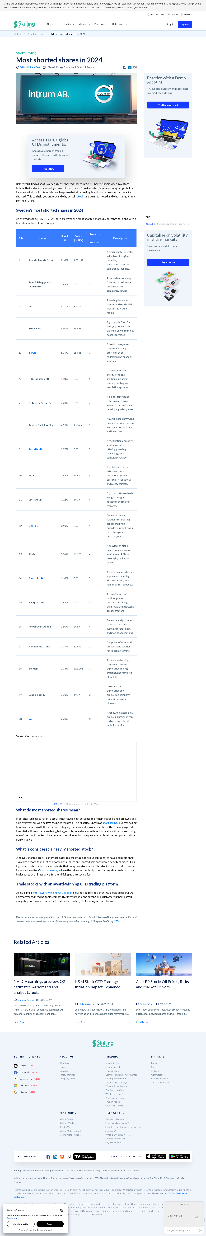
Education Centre (114, 1105)
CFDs (117, 921)
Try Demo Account (168, 105)
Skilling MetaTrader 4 (70, 1130)
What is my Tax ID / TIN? (117, 1134)
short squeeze (48, 870)
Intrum (32, 352)
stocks (81, 196)
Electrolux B (35, 578)
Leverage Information (116, 1078)
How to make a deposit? (117, 1123)
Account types (112, 1063)
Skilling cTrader (67, 1123)
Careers (64, 1067)
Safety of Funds (67, 1074)
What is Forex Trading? (116, 1086)
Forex (154, 1063)
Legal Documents (114, 1142)
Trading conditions (114, 1090)
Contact (64, 1070)
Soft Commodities (160, 1082)
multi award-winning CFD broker (52, 892)
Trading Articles (113, 1101)
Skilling (18, 33)
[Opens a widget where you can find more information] (184, 1217)
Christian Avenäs (25, 999)
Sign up (185, 24)
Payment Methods (114, 1119)
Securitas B (35, 449)
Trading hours (112, 1070)
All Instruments (113, 1067)
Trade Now (48, 168)
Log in (170, 24)
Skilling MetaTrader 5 (70, 1134)
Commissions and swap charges (121, 1074)
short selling (110, 822)
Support (174, 14)
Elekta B (33, 525)
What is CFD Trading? (116, 1082)
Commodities (158, 1074)
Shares (154, 1067)
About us (64, 1063)
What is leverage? (114, 1094)
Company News (67, 1078)
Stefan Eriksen (147, 1004)
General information (115, 1138)
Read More (20, 1021)
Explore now (168, 262)
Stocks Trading (36, 33)
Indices (155, 1070)
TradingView (66, 1127)
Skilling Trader (67, 1119)
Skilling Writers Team (30, 67)
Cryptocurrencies (160, 1078)
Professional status (115, 1097)
